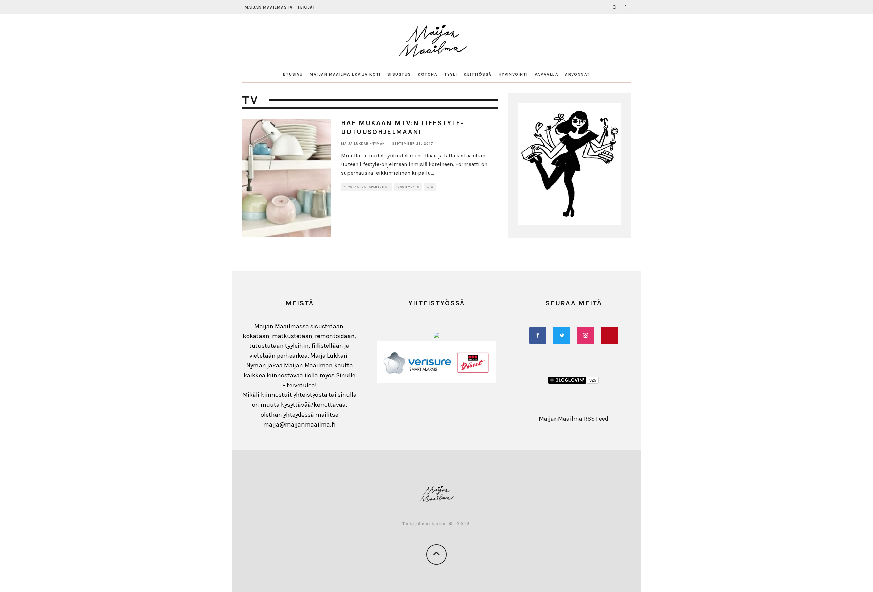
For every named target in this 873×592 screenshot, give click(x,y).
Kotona (428, 74)
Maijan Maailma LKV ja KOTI (345, 74)
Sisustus (399, 74)
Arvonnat (577, 74)
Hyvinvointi (513, 74)
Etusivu (293, 74)
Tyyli (450, 74)
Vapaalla (547, 74)
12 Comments (407, 186)
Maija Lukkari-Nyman (363, 144)
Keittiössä (477, 74)
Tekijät (306, 7)
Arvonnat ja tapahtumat (366, 186)
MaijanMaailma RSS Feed (573, 418)
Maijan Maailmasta (269, 7)
